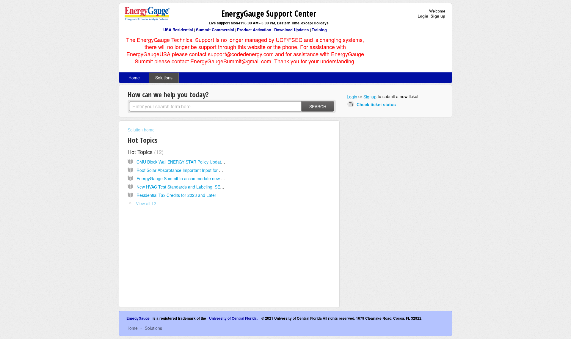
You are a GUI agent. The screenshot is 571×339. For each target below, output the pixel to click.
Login (352, 97)
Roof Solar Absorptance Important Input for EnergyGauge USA (196, 170)
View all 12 (146, 203)
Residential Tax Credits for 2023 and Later (176, 195)
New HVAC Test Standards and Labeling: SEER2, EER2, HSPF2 (197, 187)
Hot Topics (145, 152)
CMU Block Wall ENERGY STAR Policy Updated (181, 162)
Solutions (163, 78)
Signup (370, 97)
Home (134, 78)
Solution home (141, 130)
